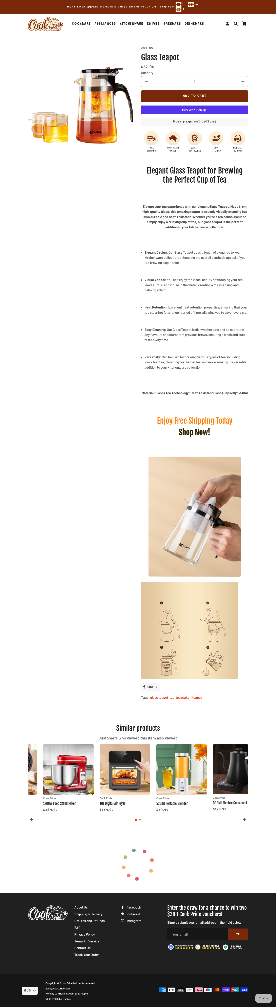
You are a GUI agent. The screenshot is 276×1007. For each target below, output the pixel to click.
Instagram (133, 921)
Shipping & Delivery (88, 914)
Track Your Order (86, 955)
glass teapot (159, 697)
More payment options (194, 121)
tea (172, 697)
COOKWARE (81, 24)
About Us (81, 907)
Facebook (133, 907)
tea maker (183, 697)
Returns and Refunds (89, 921)
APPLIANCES (105, 24)
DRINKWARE (194, 24)
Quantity (147, 73)
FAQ (77, 927)
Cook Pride (66, 983)
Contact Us (82, 948)
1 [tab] (136, 820)
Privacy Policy (84, 934)
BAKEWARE (172, 24)
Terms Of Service (86, 941)
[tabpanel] (53, 778)
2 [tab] (140, 820)
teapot (197, 697)
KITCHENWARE (131, 24)
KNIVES (153, 24)
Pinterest (133, 914)
